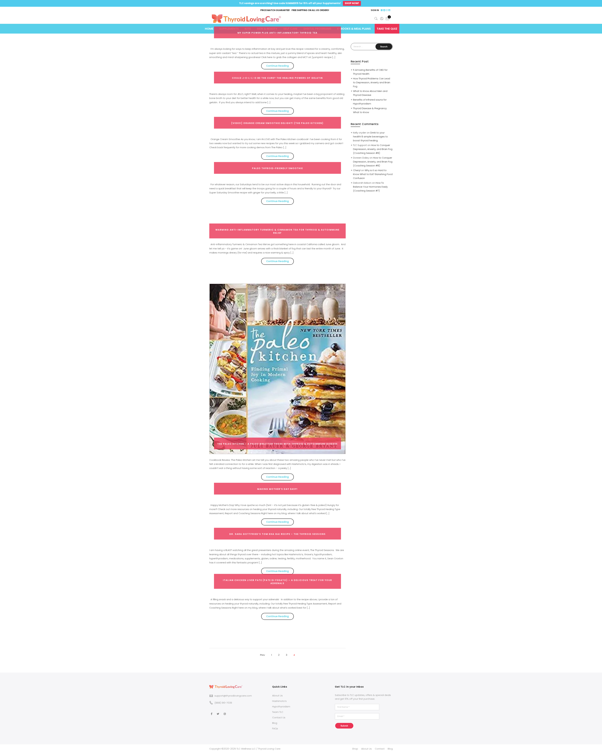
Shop (355, 748)
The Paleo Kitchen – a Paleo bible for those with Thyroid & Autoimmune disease (277, 443)
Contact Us (278, 717)
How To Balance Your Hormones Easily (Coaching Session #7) (370, 186)
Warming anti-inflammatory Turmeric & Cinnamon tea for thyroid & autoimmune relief (277, 231)
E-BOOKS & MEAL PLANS (354, 29)
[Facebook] (212, 712)
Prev (262, 655)
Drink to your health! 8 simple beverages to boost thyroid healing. (370, 136)
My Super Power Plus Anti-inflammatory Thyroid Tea (277, 32)
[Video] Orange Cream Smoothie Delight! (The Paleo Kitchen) (277, 123)
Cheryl (356, 170)
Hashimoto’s (279, 701)
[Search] (376, 18)
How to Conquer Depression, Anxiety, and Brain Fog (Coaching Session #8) (372, 149)
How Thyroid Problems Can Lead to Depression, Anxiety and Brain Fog (371, 82)
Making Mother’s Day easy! (277, 489)
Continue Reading (277, 65)
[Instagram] (225, 712)
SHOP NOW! (352, 3)
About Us (277, 695)
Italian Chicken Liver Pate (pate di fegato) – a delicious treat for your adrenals (277, 582)
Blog (274, 723)
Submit (344, 725)
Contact (380, 748)
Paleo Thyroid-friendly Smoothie (277, 168)
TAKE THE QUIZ (387, 29)
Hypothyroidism (281, 706)
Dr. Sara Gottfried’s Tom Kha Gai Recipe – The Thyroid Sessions (277, 534)
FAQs (275, 728)
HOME (209, 29)
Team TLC (277, 712)
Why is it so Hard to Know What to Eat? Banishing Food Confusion (373, 174)
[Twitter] (218, 712)
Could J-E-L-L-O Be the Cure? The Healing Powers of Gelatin (277, 78)
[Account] (382, 18)
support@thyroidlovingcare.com (233, 695)
